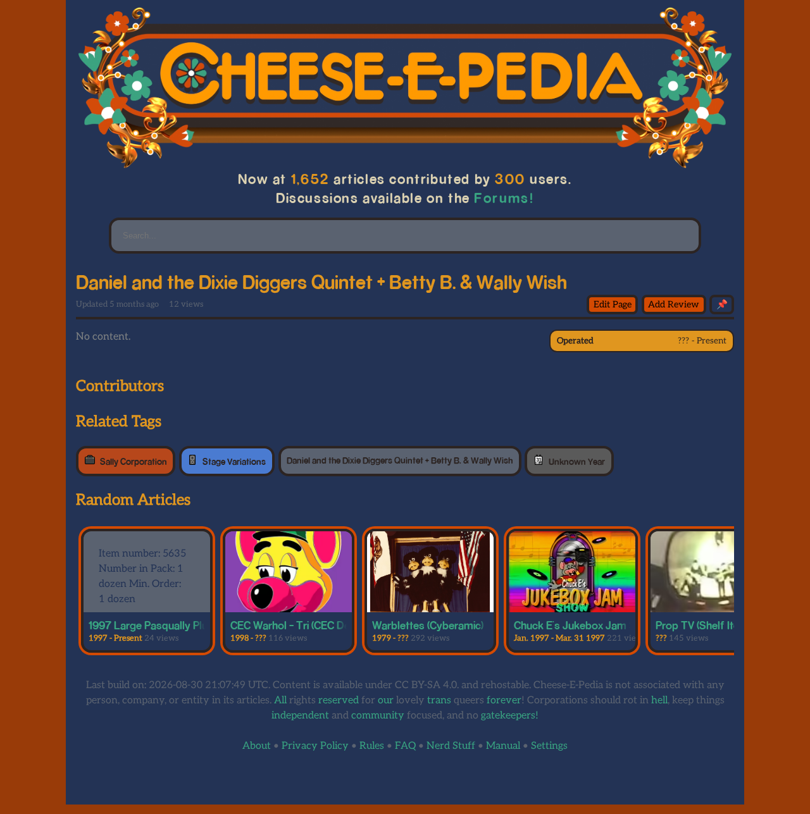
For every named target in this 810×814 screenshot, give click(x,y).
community (377, 716)
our (386, 700)
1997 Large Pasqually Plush (154, 625)
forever (504, 700)
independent (300, 716)
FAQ (405, 746)
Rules (371, 746)
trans (439, 700)
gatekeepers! (510, 716)
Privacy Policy (315, 746)
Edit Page (613, 304)
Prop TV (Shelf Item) (703, 625)
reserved (338, 700)
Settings (549, 746)
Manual (503, 746)
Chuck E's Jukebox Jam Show (585, 625)
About (256, 746)
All (280, 700)
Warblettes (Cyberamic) (427, 625)
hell (659, 700)
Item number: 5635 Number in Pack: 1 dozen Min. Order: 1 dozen (142, 576)
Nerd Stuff (451, 746)
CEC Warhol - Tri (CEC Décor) (299, 625)
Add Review (673, 304)
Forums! (504, 198)
